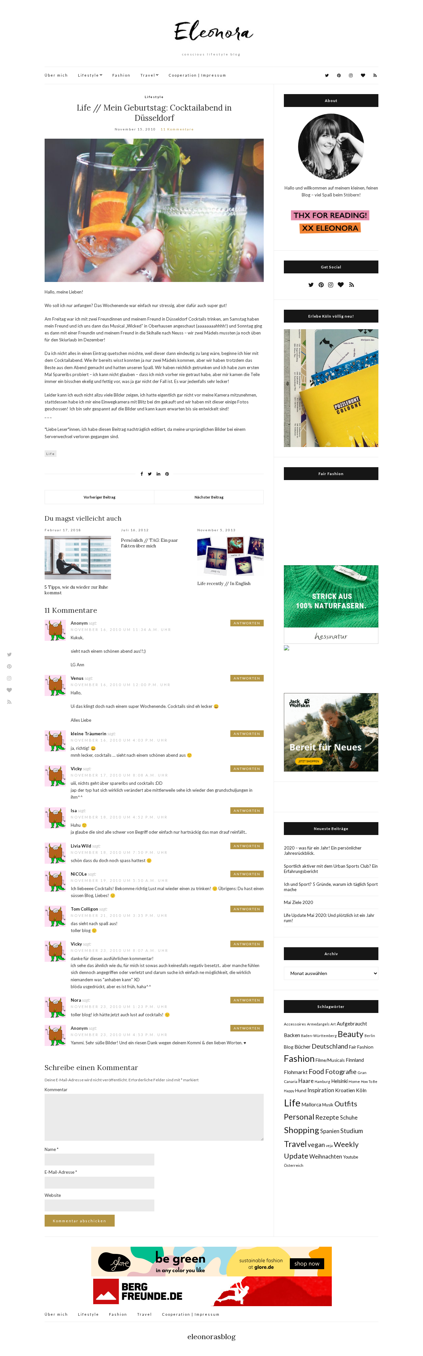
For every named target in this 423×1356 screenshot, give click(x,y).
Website (53, 1195)
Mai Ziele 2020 (298, 902)
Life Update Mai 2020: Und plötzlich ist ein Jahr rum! (329, 918)
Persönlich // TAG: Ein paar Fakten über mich (149, 543)
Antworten (247, 623)
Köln (361, 1090)
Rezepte (327, 1117)
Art (333, 1024)
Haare (306, 1081)
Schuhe (349, 1117)
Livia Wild (81, 846)
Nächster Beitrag (209, 497)
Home (354, 1081)
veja (329, 1145)
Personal (299, 1116)
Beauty (351, 1034)
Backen (292, 1035)
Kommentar (56, 1089)
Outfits (345, 1103)
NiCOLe (79, 874)
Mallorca (311, 1104)
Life (50, 454)
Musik (327, 1104)
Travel (147, 75)
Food (316, 1071)
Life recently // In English (223, 583)
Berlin (370, 1035)
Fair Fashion (361, 1047)
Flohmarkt (296, 1072)
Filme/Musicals (330, 1060)
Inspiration (320, 1090)
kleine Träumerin (88, 733)
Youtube (350, 1157)
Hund (300, 1090)
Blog (288, 1047)
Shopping (301, 1130)
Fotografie (341, 1071)
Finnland (355, 1060)
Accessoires (295, 1024)
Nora (76, 1000)
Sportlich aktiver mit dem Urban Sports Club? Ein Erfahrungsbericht (331, 868)
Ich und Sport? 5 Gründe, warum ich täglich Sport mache (331, 887)
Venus (77, 678)
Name (51, 1149)
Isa (74, 810)
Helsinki (339, 1081)
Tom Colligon (84, 909)
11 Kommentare (177, 129)
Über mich (56, 75)
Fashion (121, 75)
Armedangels (318, 1024)
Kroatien (345, 1090)
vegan (316, 1144)
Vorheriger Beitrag (99, 497)
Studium (351, 1130)
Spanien (329, 1131)
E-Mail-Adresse (61, 1172)
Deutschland (330, 1046)
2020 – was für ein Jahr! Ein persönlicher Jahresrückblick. (323, 850)
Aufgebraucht (352, 1023)
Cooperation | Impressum (197, 75)
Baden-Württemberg (319, 1035)
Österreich (293, 1165)
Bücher (302, 1046)
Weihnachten (325, 1156)
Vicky (76, 768)
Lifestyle (88, 75)
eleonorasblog (211, 1336)
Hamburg (322, 1081)
